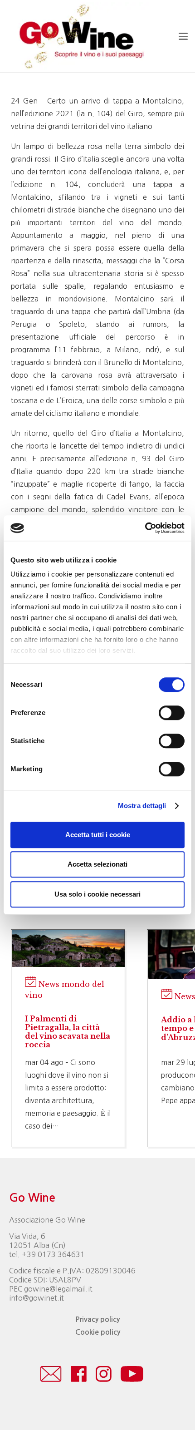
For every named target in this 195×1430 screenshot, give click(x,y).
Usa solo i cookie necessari (97, 894)
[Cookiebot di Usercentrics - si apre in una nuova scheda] (145, 528)
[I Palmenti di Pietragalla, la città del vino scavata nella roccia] (68, 961)
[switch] (172, 712)
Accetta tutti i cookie (97, 834)
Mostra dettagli (142, 805)
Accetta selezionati (97, 864)
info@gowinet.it (36, 1298)
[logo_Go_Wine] (80, 36)
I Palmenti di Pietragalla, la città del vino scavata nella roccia (67, 1032)
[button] (183, 36)
